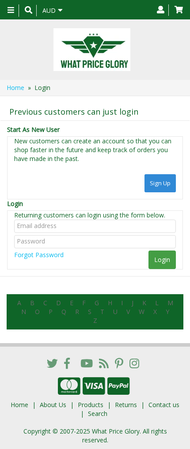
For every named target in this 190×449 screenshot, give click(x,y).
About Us (53, 404)
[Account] (160, 10)
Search (97, 413)
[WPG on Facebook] (67, 362)
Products (90, 404)
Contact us (163, 404)
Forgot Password (39, 255)
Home (15, 87)
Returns (126, 404)
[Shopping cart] (179, 10)
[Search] (28, 10)
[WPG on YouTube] (86, 362)
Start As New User (33, 129)
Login (15, 203)
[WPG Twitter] (52, 362)
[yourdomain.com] (91, 49)
